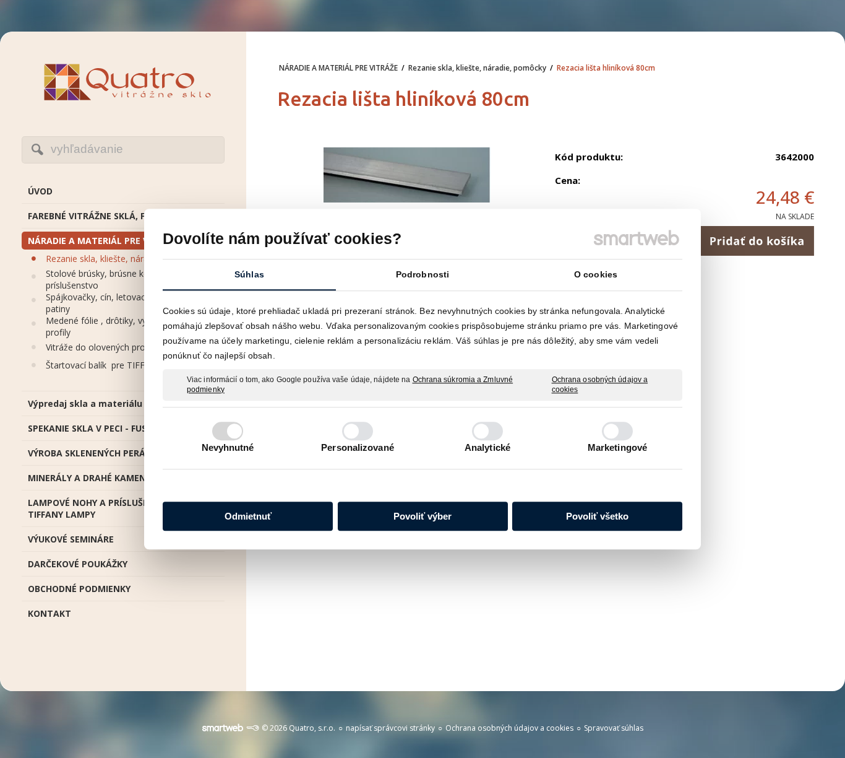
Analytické (487, 447)
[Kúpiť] (757, 241)
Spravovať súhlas (613, 728)
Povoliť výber (422, 516)
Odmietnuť (248, 516)
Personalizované (357, 447)
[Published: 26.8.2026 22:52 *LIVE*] (252, 728)
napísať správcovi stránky (390, 728)
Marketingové (617, 447)
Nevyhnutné (228, 447)
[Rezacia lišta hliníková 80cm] (406, 175)
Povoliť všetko (597, 516)
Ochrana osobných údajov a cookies (600, 384)
